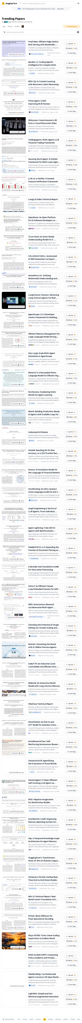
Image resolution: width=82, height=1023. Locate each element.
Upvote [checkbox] (71, 44)
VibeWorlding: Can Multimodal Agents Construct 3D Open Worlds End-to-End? (43, 976)
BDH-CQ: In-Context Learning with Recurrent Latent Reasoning (43, 83)
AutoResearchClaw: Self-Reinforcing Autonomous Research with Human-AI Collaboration (44, 743)
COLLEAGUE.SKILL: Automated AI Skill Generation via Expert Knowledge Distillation (42, 257)
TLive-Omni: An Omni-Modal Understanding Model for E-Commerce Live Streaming (41, 238)
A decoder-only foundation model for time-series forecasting (43, 568)
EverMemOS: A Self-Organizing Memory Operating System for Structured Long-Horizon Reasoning (42, 820)
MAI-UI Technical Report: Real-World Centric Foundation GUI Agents (42, 898)
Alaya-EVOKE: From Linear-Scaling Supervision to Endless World (43, 937)
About (31, 1019)
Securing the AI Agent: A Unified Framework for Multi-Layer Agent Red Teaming (43, 160)
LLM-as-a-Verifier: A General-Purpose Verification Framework (43, 180)
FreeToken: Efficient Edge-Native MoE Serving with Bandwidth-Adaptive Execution (43, 43)
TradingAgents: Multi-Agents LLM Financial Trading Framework (43, 141)
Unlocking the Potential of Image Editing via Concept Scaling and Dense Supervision (43, 626)
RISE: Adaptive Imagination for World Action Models (40, 801)
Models (50, 1019)
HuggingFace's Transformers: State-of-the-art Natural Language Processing (44, 859)
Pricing (72, 1019)
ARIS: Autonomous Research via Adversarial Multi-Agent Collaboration (41, 606)
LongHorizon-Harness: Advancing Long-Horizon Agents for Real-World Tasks (43, 296)
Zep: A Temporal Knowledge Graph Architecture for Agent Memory (43, 840)
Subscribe (60, 9)
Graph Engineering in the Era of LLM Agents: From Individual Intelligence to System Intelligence (44, 510)
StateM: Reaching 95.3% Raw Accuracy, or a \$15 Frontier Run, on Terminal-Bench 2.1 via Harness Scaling (44, 452)
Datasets (58, 1019)
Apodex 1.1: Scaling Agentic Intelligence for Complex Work (42, 63)
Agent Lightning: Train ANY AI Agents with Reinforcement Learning (41, 529)
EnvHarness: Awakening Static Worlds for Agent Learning (42, 393)
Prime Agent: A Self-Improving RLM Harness (39, 102)
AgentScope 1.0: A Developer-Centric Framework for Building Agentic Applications (42, 316)
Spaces (65, 1019)
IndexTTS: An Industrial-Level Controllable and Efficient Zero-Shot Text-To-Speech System (42, 665)
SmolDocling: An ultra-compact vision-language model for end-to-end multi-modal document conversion (44, 490)
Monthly (17, 26)
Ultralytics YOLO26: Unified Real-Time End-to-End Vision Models (43, 878)
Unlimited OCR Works (38, 432)
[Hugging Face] (44, 1019)
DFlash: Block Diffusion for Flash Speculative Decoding (40, 917)
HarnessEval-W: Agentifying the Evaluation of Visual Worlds (42, 762)
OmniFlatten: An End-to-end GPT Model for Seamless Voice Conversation (42, 723)
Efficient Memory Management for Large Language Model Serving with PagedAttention (44, 335)
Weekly (10, 26)
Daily (4, 26)
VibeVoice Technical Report (40, 703)
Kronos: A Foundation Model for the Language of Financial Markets (44, 471)
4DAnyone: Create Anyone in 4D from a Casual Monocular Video (42, 121)
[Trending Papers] (23, 26)
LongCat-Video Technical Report (43, 199)
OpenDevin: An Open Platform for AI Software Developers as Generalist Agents (42, 219)
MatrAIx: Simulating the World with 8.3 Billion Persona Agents (42, 645)
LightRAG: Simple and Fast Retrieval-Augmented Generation (43, 995)
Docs (78, 1019)
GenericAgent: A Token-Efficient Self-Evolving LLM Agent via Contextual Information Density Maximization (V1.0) (43, 781)
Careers (38, 1019)
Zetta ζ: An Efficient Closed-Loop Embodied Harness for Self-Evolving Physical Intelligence (43, 588)
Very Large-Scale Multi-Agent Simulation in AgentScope (41, 354)
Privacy (25, 1019)
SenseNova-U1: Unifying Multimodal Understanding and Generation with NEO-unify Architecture (42, 277)
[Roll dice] (77, 32)
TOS (19, 1019)
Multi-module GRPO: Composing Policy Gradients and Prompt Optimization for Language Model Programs (43, 956)
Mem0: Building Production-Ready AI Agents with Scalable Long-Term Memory (44, 413)
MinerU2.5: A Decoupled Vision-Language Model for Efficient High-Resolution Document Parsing (44, 374)
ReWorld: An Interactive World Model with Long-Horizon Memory (44, 684)
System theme (9, 1019)
